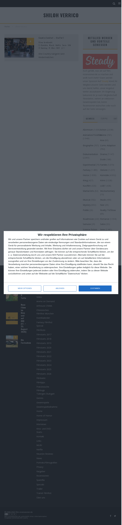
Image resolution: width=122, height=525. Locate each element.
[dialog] (61, 262)
